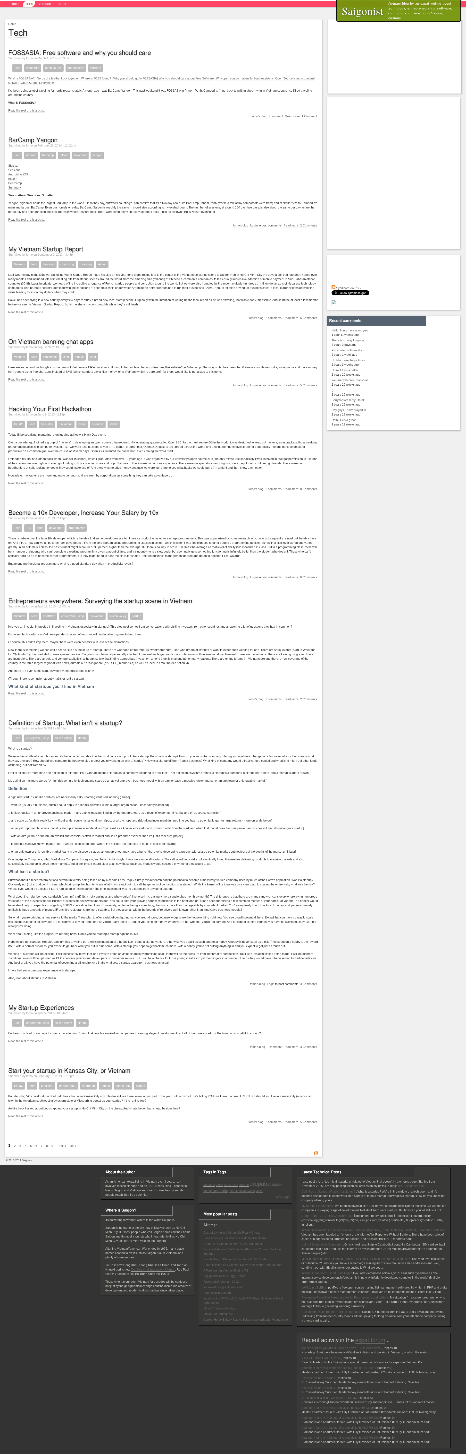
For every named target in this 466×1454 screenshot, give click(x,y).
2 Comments (308, 225)
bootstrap (49, 616)
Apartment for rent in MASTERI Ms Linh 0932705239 (336, 1408)
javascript (220, 1191)
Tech (29, 4)
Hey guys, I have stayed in (349, 410)
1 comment (275, 116)
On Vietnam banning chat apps (50, 342)
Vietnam (44, 4)
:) (332, 390)
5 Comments (308, 385)
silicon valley (117, 616)
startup (102, 264)
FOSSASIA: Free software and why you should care (79, 53)
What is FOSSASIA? (21, 78)
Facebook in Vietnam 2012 (221, 1281)
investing (86, 264)
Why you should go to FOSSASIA (135, 78)
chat (66, 357)
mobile (79, 357)
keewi (82, 424)
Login (254, 225)
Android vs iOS (18, 174)
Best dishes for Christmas (318, 1378)
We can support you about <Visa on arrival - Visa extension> (341, 1348)
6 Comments (308, 318)
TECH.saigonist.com (411, 1186)
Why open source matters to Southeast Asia (244, 78)
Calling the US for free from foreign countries (330, 1312)
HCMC (18, 424)
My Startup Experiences (41, 1008)
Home (15, 4)
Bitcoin (12, 179)
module (234, 1191)
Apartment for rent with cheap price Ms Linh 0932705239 (338, 1368)
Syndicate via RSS (348, 288)
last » (73, 1146)
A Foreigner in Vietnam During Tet (225, 1270)
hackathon (66, 424)
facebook (274, 1184)
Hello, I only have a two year (350, 330)
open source (53, 68)
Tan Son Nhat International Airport (153, 1269)
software (95, 68)
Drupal (152, 1186)
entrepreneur (67, 1086)
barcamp (48, 155)
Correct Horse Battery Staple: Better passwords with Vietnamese (245, 1319)
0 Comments (308, 489)
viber (93, 357)
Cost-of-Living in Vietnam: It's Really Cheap (231, 1232)
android (31, 155)
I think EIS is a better (345, 370)
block (219, 1184)
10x (28, 528)
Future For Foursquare (218, 1314)
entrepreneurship (72, 616)
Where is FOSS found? (96, 78)
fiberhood (88, 1086)
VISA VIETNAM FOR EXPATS (320, 1358)
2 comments (274, 318)
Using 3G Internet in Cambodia (321, 1244)
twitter (251, 1191)
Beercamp (15, 183)
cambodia (32, 68)
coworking (67, 264)
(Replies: (388, 1348)
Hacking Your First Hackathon (49, 409)
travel (243, 1191)
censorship (50, 357)
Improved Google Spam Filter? (223, 1287)
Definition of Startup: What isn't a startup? (65, 723)
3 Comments (308, 984)
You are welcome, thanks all (350, 380)
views (259, 1191)
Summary (14, 187)
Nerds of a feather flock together (58, 78)
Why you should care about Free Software (186, 78)
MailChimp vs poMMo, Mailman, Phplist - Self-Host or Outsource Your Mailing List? (355, 1259)
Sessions (14, 170)
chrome (244, 1184)
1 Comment (309, 116)
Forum (61, 4)
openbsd (98, 424)
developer (56, 528)
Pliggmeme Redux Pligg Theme (224, 1276)
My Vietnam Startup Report (45, 249)
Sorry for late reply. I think (348, 400)
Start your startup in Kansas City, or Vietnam (69, 1071)
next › (62, 1146)
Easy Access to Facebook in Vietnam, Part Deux (234, 1238)
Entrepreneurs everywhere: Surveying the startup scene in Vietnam (100, 601)
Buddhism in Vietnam (217, 1293)
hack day (47, 424)
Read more (292, 116)
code (40, 528)
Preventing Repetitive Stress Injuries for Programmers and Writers (344, 1297)
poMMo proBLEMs (313, 1287)
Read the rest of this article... (26, 110)
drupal (257, 1183)
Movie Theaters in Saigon (220, 1308)
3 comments (274, 699)
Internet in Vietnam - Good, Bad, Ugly (325, 1273)
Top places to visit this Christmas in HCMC (329, 1398)
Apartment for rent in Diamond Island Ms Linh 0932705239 (340, 1417)
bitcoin (64, 155)
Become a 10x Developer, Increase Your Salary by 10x (83, 513)
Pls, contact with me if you (348, 350)
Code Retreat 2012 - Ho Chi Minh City (326, 1216)
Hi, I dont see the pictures (348, 360)
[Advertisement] (395, 56)
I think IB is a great (344, 420)
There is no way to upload (349, 340)
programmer (76, 528)
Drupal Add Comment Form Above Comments (233, 1244)
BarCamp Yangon (33, 140)
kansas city (123, 1086)
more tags (282, 1197)
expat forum (370, 1340)
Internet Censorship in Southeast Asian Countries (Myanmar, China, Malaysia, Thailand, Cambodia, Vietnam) (373, 1230)
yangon (97, 155)
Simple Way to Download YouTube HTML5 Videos (236, 1259)
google (105, 1086)
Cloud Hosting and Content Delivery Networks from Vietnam (242, 1265)
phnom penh (75, 68)
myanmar (80, 155)
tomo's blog (258, 116)
